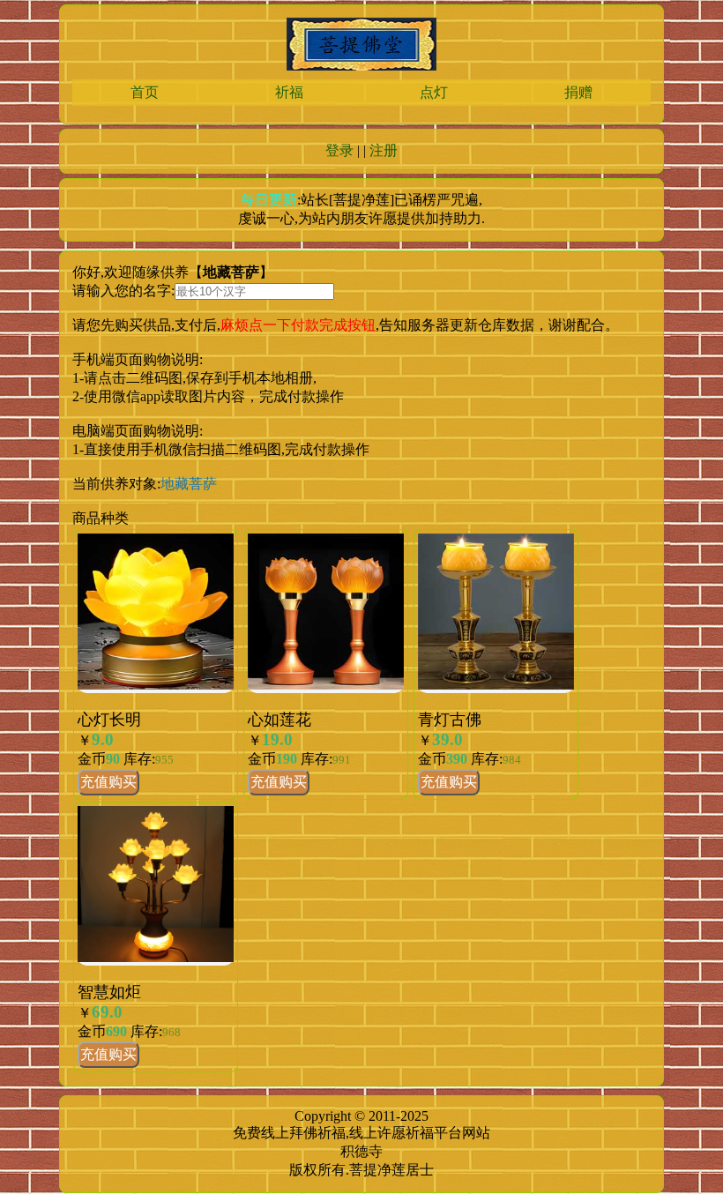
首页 (144, 92)
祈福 (289, 92)
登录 (339, 150)
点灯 (434, 92)
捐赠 (578, 92)
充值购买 (108, 781)
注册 (383, 150)
